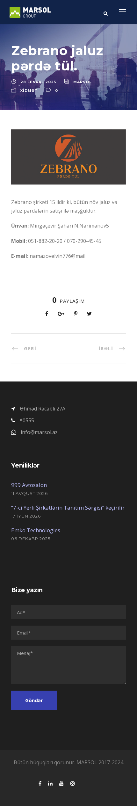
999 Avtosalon (29, 485)
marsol (82, 82)
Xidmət (29, 90)
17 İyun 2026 (26, 516)
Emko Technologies (35, 530)
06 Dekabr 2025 (30, 538)
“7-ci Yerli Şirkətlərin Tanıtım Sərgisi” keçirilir (68, 507)
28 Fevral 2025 (38, 82)
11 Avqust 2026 (29, 493)
